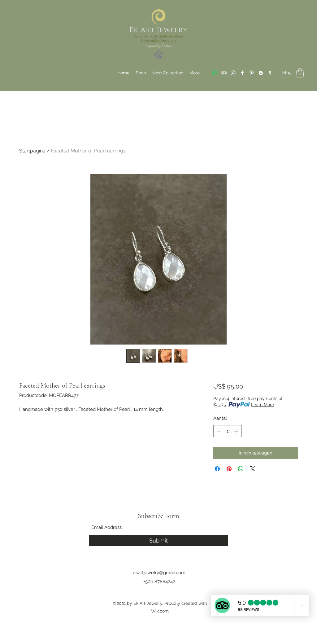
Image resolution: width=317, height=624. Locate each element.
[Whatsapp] (214, 73)
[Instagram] (233, 73)
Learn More (262, 404)
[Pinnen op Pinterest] (229, 468)
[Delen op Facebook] (217, 468)
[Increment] (236, 431)
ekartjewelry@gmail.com (159, 572)
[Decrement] (218, 431)
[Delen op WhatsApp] (241, 468)
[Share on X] (252, 468)
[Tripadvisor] (224, 73)
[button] (300, 72)
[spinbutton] (227, 431)
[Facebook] (242, 73)
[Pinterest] (252, 73)
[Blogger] (261, 73)
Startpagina (32, 151)
